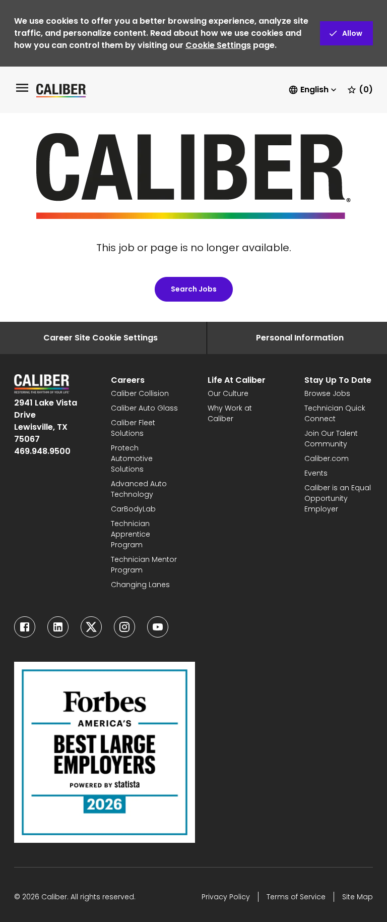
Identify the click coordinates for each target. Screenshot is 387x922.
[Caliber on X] (91, 627)
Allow (352, 33)
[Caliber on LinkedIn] (58, 627)
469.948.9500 (42, 451)
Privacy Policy (226, 897)
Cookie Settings (218, 45)
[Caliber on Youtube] (157, 627)
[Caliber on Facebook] (24, 627)
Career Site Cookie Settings (100, 337)
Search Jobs (194, 289)
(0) (366, 89)
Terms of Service (296, 897)
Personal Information (300, 337)
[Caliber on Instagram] (124, 627)
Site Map (357, 897)
